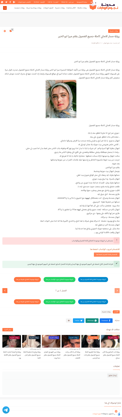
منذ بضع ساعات (113, 349)
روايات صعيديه (19, 7)
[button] (106, 320)
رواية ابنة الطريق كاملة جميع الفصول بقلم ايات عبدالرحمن (92, 355)
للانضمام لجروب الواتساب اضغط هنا (105, 249)
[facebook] (10, 2)
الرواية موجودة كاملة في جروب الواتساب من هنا (59, 279)
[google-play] (14, 2)
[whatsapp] (2, 2)
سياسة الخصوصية (82, 2)
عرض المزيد (7, 329)
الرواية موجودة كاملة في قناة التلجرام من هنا (93, 279)
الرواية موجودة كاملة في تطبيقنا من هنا (27, 279)
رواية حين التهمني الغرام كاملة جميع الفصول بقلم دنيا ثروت (52, 355)
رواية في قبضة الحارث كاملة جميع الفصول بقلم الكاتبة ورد (12, 355)
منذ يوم (17, 349)
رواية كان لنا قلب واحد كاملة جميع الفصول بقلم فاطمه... (72, 355)
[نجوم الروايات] (104, 5)
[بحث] (5, 8)
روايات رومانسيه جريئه (33, 7)
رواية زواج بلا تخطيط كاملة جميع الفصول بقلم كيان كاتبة (32, 355)
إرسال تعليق (113, 375)
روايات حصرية (60, 7)
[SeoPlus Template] (118, 413)
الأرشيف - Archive (39, 2)
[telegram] (6, 2)
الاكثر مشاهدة (71, 7)
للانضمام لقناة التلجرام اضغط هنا (106, 254)
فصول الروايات (48, 7)
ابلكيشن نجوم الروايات (24, 2)
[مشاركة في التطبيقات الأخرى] (69, 320)
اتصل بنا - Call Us (53, 2)
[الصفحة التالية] (4, 290)
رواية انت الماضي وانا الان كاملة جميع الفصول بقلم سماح (111, 355)
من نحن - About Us (67, 2)
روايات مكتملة (82, 7)
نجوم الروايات (96, 413)
